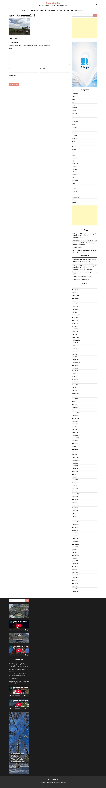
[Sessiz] (25, 630)
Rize (73, 177)
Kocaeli (74, 166)
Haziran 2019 (75, 438)
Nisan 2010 (75, 583)
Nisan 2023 (75, 343)
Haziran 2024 (75, 318)
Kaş (73, 161)
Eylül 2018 (74, 455)
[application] (19, 625)
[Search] (96, 4)
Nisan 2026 (75, 290)
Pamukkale (75, 175)
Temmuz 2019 (75, 435)
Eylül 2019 (74, 429)
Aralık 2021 (75, 382)
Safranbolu (75, 180)
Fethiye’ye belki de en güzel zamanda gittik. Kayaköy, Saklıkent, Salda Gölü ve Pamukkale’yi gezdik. (84, 235)
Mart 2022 (75, 374)
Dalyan (74, 124)
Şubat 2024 (75, 323)
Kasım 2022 (75, 351)
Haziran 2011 (75, 566)
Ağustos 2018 (75, 457)
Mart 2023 (75, 346)
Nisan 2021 (75, 401)
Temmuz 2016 (76, 494)
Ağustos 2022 (75, 360)
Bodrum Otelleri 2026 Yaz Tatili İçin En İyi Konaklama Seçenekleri (83, 243)
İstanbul (59, 10)
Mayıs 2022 (75, 368)
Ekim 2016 (74, 491)
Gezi (73, 144)
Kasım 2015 (75, 513)
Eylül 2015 (74, 519)
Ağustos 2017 (75, 469)
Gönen (74, 147)
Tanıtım (74, 186)
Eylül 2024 (74, 312)
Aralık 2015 (75, 510)
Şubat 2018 (75, 463)
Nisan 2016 (75, 499)
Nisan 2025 (75, 301)
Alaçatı (74, 96)
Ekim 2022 (74, 354)
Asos (73, 102)
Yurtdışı (74, 203)
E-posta (43, 68)
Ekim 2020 (75, 410)
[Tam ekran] (27, 630)
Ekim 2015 (74, 516)
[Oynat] (10, 630)
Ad (10, 68)
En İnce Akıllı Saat (77, 247)
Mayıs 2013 (75, 547)
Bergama (74, 113)
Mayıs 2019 (75, 441)
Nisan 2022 (75, 371)
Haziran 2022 (75, 365)
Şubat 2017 (75, 480)
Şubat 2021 (75, 407)
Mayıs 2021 (75, 399)
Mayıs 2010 (75, 580)
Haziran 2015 (75, 527)
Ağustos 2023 (75, 337)
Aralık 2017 (75, 466)
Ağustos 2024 (76, 315)
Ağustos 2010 (75, 575)
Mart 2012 (74, 558)
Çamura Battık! (76, 276)
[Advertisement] (84, 28)
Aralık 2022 (75, 348)
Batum (74, 110)
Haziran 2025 (75, 298)
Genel (73, 141)
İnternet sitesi (12, 75)
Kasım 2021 (75, 385)
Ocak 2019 (75, 446)
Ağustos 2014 (75, 530)
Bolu (73, 116)
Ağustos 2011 (75, 564)
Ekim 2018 (74, 452)
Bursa (73, 119)
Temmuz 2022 (76, 362)
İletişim (66, 10)
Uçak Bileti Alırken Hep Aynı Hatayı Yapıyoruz (84, 240)
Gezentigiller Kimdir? (77, 10)
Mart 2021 (74, 404)
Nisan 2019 (75, 443)
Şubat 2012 (75, 561)
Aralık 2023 (75, 329)
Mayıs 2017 (75, 471)
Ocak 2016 (75, 508)
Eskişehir (74, 130)
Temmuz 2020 (76, 415)
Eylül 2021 (74, 390)
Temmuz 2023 (76, 340)
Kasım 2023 (75, 332)
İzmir (73, 152)
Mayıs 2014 (75, 533)
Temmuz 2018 (76, 460)
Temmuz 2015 (76, 524)
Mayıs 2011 (74, 569)
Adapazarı (75, 94)
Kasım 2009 (75, 586)
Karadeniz (43, 10)
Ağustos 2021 (75, 393)
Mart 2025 (75, 304)
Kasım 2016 (75, 488)
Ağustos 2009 (75, 592)
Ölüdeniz (74, 172)
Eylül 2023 (74, 334)
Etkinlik (74, 133)
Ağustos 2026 (75, 287)
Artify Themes (55, 786)
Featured (74, 138)
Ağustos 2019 (75, 432)
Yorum (11, 49)
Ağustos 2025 (75, 295)
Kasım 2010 (75, 572)
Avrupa (74, 105)
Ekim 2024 (75, 309)
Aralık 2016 (75, 485)
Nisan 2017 (75, 474)
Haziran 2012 (75, 555)
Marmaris (74, 169)
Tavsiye (74, 189)
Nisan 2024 (75, 320)
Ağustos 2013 (75, 538)
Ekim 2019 (74, 427)
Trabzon (74, 191)
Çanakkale (75, 121)
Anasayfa (25, 10)
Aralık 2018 (75, 449)
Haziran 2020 (75, 418)
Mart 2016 (74, 502)
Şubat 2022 (75, 376)
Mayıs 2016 (75, 496)
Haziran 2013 (75, 544)
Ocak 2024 (75, 326)
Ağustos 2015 (75, 522)
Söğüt (73, 183)
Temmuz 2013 (75, 541)
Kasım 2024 (75, 306)
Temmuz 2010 (76, 578)
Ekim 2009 (75, 589)
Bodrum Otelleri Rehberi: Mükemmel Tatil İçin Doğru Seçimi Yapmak (19, 682)
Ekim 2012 (74, 552)
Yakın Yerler (34, 10)
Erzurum (74, 127)
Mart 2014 (74, 536)
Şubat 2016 (75, 505)
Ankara (74, 99)
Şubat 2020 (75, 424)
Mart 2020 (75, 421)
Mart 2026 (75, 292)
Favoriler (74, 135)
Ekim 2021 (74, 387)
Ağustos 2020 (75, 413)
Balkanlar (51, 10)
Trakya (74, 194)
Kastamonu (75, 163)
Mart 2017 (74, 477)
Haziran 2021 (75, 396)
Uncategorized (76, 197)
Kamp (73, 155)
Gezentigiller (53, 3)
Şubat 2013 (75, 550)
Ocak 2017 (75, 483)
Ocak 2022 (75, 379)
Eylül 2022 (74, 357)
